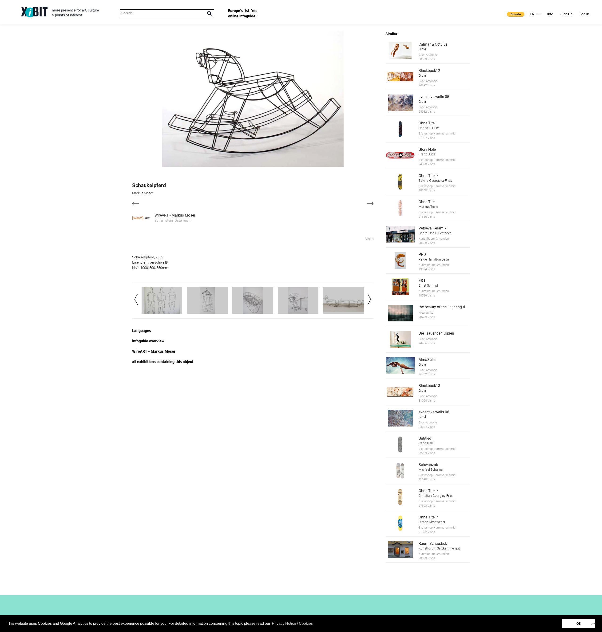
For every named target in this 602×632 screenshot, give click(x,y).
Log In (584, 14)
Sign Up (566, 14)
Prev (136, 299)
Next (369, 299)
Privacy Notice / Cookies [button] (292, 623)
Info (550, 14)
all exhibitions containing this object (162, 361)
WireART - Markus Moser (174, 215)
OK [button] (578, 623)
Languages (141, 330)
